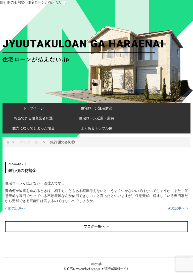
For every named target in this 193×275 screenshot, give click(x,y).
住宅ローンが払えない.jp (83, 268)
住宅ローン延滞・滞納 (96, 118)
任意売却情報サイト (115, 268)
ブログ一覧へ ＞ (96, 226)
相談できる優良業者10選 (33, 118)
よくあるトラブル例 (96, 128)
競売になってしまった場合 (33, 128)
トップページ (33, 108)
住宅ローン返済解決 (96, 108)
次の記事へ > (177, 208)
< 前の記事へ (15, 208)
